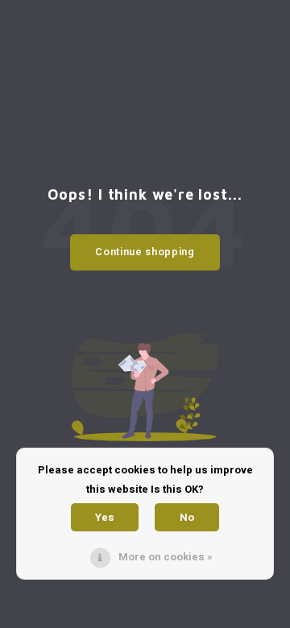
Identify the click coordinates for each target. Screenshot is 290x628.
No (187, 517)
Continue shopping (144, 251)
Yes (104, 517)
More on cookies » (165, 556)
